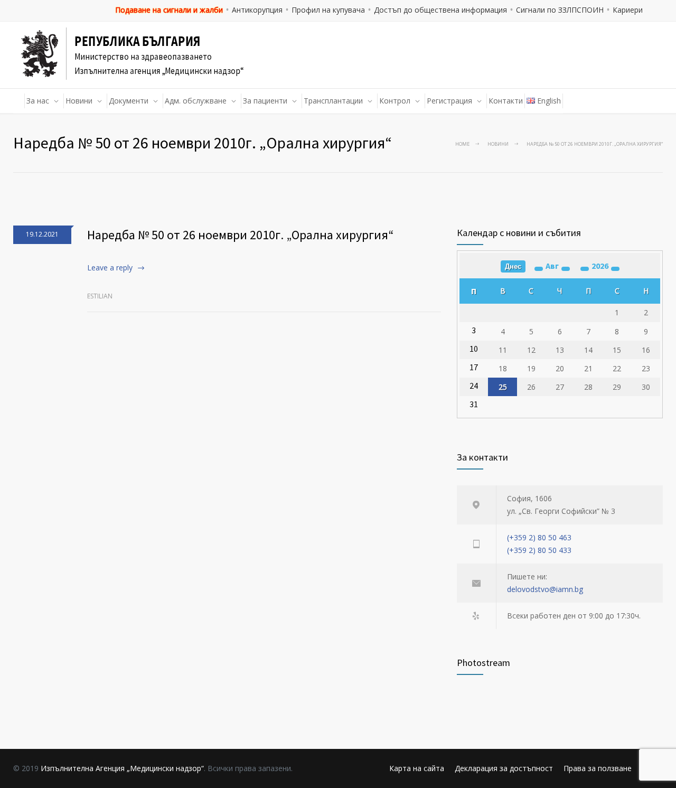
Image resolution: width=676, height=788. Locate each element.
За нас (37, 101)
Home (462, 143)
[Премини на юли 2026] (538, 269)
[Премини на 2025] (584, 269)
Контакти (506, 101)
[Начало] (19, 101)
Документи (128, 101)
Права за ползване (598, 768)
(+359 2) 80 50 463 (539, 537)
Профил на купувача (328, 10)
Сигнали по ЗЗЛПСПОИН (560, 10)
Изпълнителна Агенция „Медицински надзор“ (122, 768)
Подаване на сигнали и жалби (169, 10)
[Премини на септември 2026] (565, 269)
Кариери (628, 10)
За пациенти (265, 101)
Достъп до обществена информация (440, 10)
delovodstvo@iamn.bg (545, 589)
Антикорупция (257, 10)
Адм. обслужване (196, 101)
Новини (78, 101)
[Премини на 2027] (615, 269)
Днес (513, 266)
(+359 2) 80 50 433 (539, 550)
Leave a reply (110, 267)
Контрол (394, 101)
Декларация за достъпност (504, 768)
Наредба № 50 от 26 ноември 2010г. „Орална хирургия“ (240, 235)
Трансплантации (333, 101)
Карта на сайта (416, 768)
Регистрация (449, 101)
